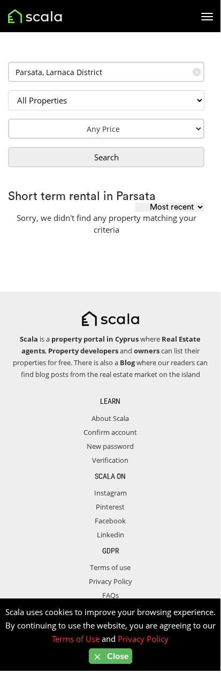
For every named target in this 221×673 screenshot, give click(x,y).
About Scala (110, 418)
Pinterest (110, 507)
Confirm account (110, 432)
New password (110, 446)
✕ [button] (196, 72)
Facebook (110, 521)
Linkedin (110, 534)
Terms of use (110, 567)
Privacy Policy (110, 581)
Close (116, 656)
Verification (110, 460)
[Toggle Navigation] (207, 16)
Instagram (110, 493)
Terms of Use (76, 638)
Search (106, 157)
